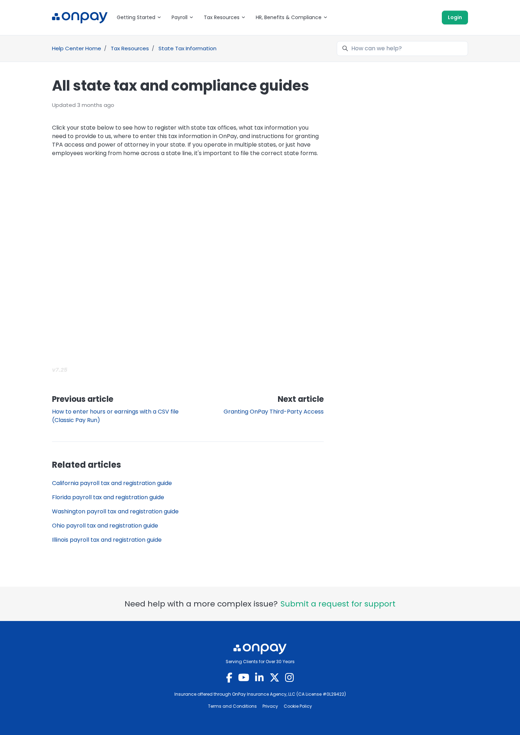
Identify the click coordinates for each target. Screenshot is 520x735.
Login (455, 17)
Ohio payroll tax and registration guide (105, 526)
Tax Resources (130, 48)
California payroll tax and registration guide (112, 483)
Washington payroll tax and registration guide (115, 511)
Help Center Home (76, 48)
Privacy (270, 706)
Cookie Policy (298, 706)
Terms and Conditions (232, 706)
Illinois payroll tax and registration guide (107, 540)
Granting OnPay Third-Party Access (274, 412)
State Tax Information (187, 48)
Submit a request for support (338, 603)
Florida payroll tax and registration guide (108, 497)
